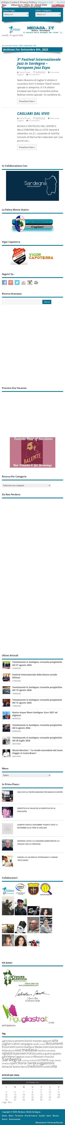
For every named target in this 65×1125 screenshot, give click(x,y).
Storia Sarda (26, 1063)
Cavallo (42, 1044)
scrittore (25, 1060)
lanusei (59, 1047)
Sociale (42, 1115)
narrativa (50, 1050)
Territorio (19, 1115)
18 (59, 1094)
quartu (48, 1053)
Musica (56, 1115)
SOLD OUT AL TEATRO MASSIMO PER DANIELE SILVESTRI (40, 792)
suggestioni (46, 1063)
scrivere (43, 1060)
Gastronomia (14, 1119)
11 (59, 1092)
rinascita (49, 1056)
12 (6, 1094)
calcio (16, 1044)
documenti (54, 1043)
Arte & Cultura (31, 1115)
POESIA (31, 1053)
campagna (26, 1044)
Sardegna (11, 1059)
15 (32, 1094)
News (11, 1115)
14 (24, 1094)
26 (6, 1099)
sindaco (6, 1063)
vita (54, 1066)
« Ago (4, 1102)
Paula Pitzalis (24, 72)
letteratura (8, 1050)
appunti (47, 1041)
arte (55, 1040)
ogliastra (8, 1053)
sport (13, 1063)
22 (32, 1097)
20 (15, 1097)
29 (32, 1099)
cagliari (7, 1044)
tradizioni (35, 1066)
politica (40, 1053)
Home (4, 1115)
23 (41, 1097)
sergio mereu (55, 1060)
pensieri (20, 1053)
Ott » (10, 1102)
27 (15, 1099)
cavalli (36, 1044)
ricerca (28, 1056)
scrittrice (33, 1060)
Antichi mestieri (33, 1041)
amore (19, 1041)
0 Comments (34, 74)
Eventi (4, 1119)
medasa (29, 1050)
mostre (41, 1050)
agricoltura (8, 1041)
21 (24, 1097)
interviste (48, 1047)
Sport (48, 1115)
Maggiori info (45, 2)
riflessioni (38, 1056)
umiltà (46, 1066)
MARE (18, 1050)
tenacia (7, 1066)
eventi (20, 1047)
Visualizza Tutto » (27, 101)
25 (59, 1097)
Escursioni (9, 1047)
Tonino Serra (19, 1066)
